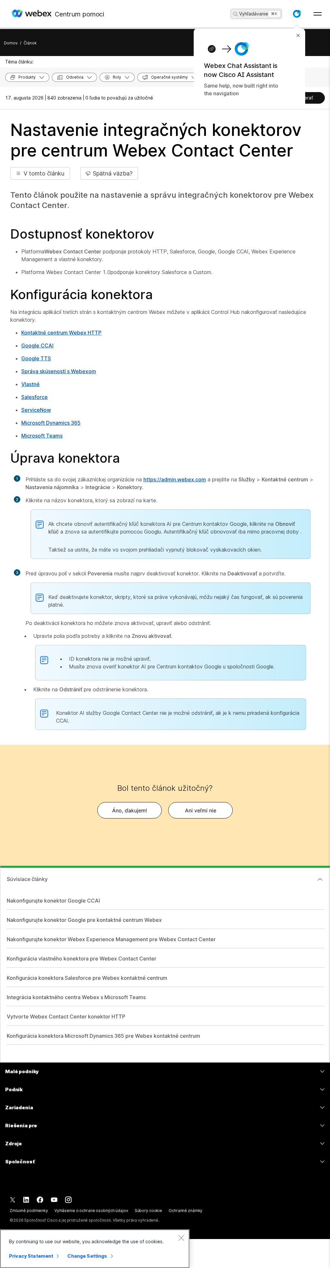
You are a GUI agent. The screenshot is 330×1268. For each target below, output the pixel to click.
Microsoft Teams (42, 435)
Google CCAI (37, 345)
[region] (94, 1248)
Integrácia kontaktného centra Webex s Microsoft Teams (76, 997)
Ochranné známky (185, 1210)
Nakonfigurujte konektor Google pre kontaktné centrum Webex (84, 920)
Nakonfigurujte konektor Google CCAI (53, 900)
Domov (11, 43)
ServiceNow (36, 410)
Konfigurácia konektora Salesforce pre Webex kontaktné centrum (87, 978)
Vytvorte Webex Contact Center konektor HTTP (66, 1016)
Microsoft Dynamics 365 (51, 423)
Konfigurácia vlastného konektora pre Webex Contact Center (81, 958)
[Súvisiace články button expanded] (320, 879)
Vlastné (30, 384)
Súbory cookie (148, 1210)
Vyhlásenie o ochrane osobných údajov (91, 1210)
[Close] (181, 1238)
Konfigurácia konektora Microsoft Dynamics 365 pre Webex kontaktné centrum (103, 1036)
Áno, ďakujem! (129, 810)
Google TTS (36, 358)
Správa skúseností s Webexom (58, 371)
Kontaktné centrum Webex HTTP (61, 332)
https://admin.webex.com (174, 479)
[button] (296, 13)
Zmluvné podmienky (29, 1210)
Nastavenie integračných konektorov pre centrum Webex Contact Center (155, 140)
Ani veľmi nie (200, 810)
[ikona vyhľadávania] (235, 14)
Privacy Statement (31, 1256)
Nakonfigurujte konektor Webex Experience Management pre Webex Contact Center (111, 939)
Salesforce (34, 397)
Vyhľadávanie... (255, 13)
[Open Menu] (318, 13)
